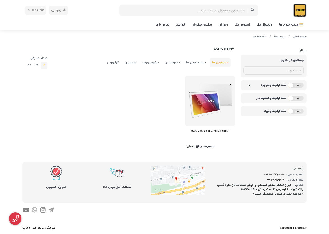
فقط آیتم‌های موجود (273, 85)
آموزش (223, 24)
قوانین (180, 24)
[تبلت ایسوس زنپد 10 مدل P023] (210, 101)
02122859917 (275, 180)
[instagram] (43, 210)
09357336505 (274, 174)
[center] (252, 10)
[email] (26, 210)
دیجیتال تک (264, 24)
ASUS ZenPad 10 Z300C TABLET (210, 131)
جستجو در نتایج (292, 60)
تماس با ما (162, 24)
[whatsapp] (34, 210)
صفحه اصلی (300, 37)
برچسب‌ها (279, 37)
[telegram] (51, 210)
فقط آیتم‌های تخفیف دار (271, 98)
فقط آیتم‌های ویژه (274, 111)
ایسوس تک (242, 24)
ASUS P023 (259, 37)
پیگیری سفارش (202, 24)
